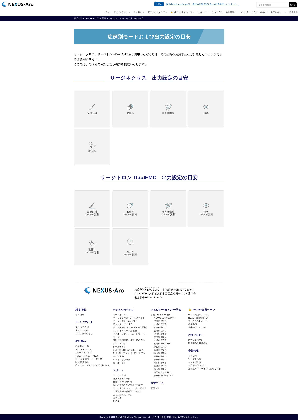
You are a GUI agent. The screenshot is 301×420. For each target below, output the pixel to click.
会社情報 (230, 12)
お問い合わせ (277, 12)
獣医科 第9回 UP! (162, 372)
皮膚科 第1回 (160, 321)
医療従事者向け (195, 340)
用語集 (116, 401)
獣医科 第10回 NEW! (164, 375)
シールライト (119, 347)
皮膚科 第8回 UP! (162, 343)
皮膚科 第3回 (160, 327)
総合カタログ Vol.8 (122, 324)
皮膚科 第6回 (160, 337)
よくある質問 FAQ (122, 395)
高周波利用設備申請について (127, 391)
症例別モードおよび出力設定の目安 (92, 365)
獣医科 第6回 (160, 363)
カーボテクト (119, 363)
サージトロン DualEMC (124, 321)
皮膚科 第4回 (160, 331)
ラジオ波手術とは (84, 333)
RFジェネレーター (84, 349)
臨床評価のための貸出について (128, 385)
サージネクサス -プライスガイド (129, 318)
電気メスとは (81, 330)
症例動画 (192, 324)
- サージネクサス (83, 352)
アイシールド (119, 343)
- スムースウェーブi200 (86, 356)
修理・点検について (122, 382)
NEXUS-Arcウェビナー (165, 318)
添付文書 (117, 398)
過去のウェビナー (197, 327)
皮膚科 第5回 (160, 334)
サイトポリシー (195, 362)
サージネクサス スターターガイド (129, 388)
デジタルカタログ (156, 12)
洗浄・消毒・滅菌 (121, 378)
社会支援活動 (194, 359)
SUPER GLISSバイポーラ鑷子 (128, 350)
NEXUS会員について (198, 314)
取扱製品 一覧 (82, 346)
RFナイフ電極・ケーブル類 (88, 359)
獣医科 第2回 (160, 350)
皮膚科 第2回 (160, 324)
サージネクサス (120, 314)
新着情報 (293, 12)
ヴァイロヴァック (121, 359)
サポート (202, 12)
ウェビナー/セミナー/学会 (252, 12)
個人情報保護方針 (197, 365)
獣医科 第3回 (160, 353)
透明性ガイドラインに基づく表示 (204, 368)
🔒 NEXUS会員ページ (181, 12)
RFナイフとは (121, 12)
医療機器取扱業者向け (199, 343)
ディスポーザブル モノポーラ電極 (129, 327)
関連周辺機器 (81, 362)
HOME (107, 12)
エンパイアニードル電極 (125, 331)
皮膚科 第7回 (160, 340)
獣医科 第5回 (160, 359)
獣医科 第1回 (160, 347)
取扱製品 (137, 12)
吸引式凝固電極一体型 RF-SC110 (129, 340)
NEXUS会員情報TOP (198, 318)
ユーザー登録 (119, 375)
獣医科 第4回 (160, 356)
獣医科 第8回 (160, 369)
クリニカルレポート (198, 321)
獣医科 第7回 (160, 366)
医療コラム (217, 12)
